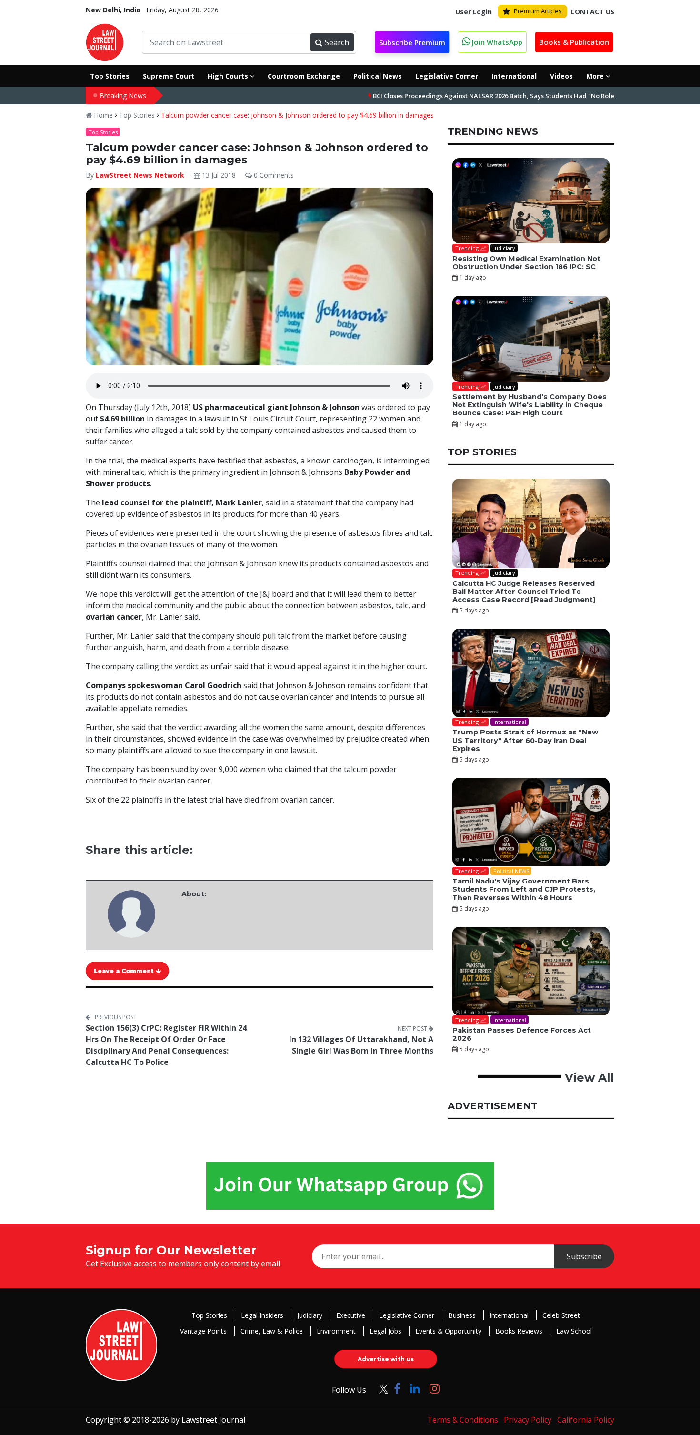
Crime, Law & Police (271, 1330)
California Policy (585, 1420)
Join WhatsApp (496, 42)
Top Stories (137, 115)
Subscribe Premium (412, 42)
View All (589, 1077)
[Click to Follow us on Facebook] (397, 1388)
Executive (350, 1315)
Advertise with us (386, 1359)
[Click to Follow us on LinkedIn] (415, 1388)
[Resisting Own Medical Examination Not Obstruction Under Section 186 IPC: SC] (531, 201)
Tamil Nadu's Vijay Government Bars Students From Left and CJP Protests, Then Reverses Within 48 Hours (523, 889)
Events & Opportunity (448, 1330)
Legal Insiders (262, 1315)
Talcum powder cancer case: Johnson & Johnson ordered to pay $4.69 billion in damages (297, 115)
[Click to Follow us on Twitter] (380, 1388)
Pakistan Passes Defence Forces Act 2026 (521, 1034)
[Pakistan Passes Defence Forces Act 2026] (531, 971)
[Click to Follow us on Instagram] (435, 1388)
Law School (574, 1330)
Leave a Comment (125, 970)
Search (337, 42)
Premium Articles (538, 11)
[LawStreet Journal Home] (105, 41)
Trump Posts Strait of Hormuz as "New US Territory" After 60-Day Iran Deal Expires (525, 740)
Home (102, 115)
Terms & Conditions (462, 1420)
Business (462, 1315)
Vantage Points (203, 1330)
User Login (473, 11)
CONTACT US (592, 11)
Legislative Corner (406, 1315)
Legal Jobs (385, 1330)
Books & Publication (574, 42)
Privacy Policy (527, 1420)
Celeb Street (561, 1315)
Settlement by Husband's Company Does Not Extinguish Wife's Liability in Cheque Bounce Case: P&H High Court (529, 405)
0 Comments (273, 175)
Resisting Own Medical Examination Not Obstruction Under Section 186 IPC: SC (526, 262)
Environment (336, 1330)
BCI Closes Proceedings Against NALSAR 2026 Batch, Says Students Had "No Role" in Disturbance (470, 95)
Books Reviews (518, 1330)
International (509, 1315)
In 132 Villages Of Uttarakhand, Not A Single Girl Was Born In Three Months (361, 1045)
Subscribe (584, 1256)
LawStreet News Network (140, 175)
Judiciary (309, 1315)
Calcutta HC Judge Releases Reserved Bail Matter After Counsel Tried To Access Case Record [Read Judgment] (523, 591)
